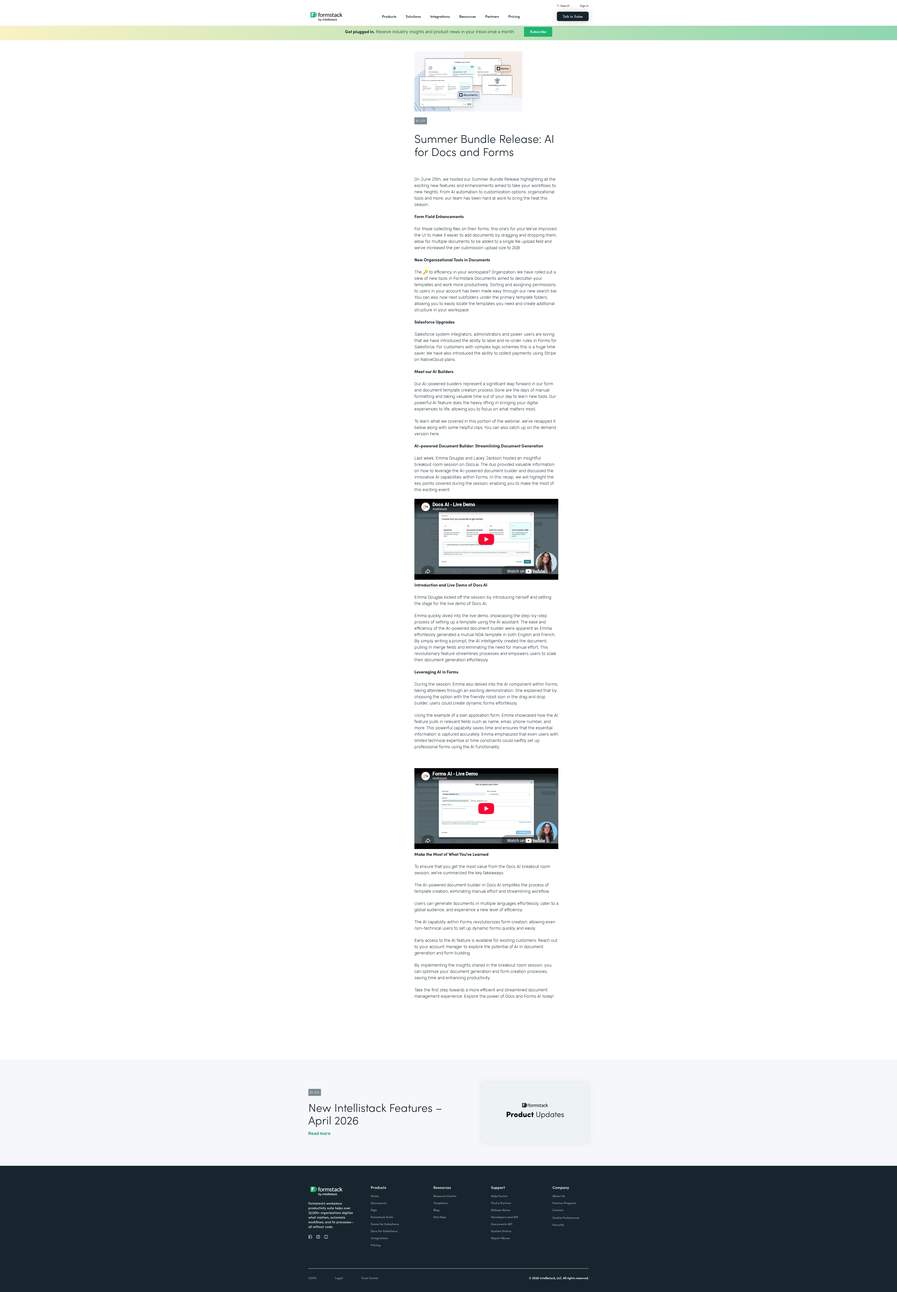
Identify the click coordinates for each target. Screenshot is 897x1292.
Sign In (584, 5)
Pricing (514, 16)
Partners (492, 16)
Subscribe (538, 31)
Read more (319, 1133)
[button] (389, 16)
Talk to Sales (573, 16)
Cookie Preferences (565, 1217)
